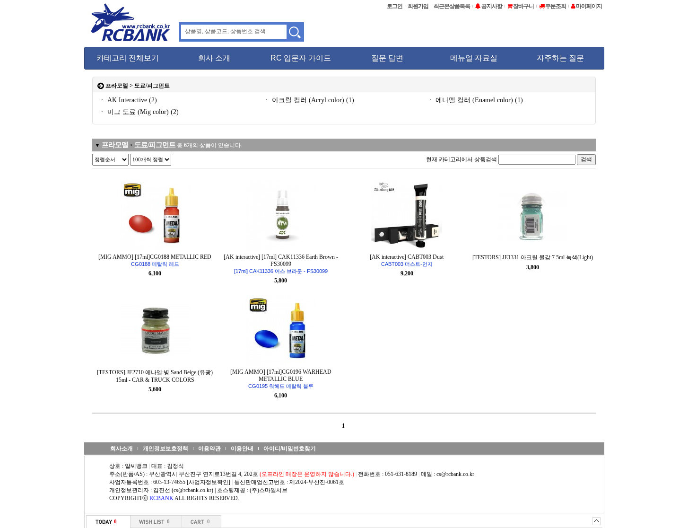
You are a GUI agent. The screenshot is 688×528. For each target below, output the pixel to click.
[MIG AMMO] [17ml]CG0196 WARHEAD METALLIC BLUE (280, 379)
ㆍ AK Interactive (128, 100)
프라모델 (116, 85)
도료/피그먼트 (152, 85)
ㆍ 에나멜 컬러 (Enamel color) (475, 100)
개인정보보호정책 (165, 448)
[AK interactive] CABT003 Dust (407, 260)
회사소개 (121, 448)
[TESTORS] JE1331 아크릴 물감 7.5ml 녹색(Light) (532, 257)
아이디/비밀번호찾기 (289, 448)
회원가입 (418, 6)
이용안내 (242, 448)
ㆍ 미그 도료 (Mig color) (139, 111)
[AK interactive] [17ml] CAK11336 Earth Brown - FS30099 (281, 264)
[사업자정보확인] (208, 482)
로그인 (394, 6)
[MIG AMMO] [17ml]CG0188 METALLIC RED (154, 260)
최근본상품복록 (452, 6)
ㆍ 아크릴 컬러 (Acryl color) (308, 100)
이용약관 (209, 448)
